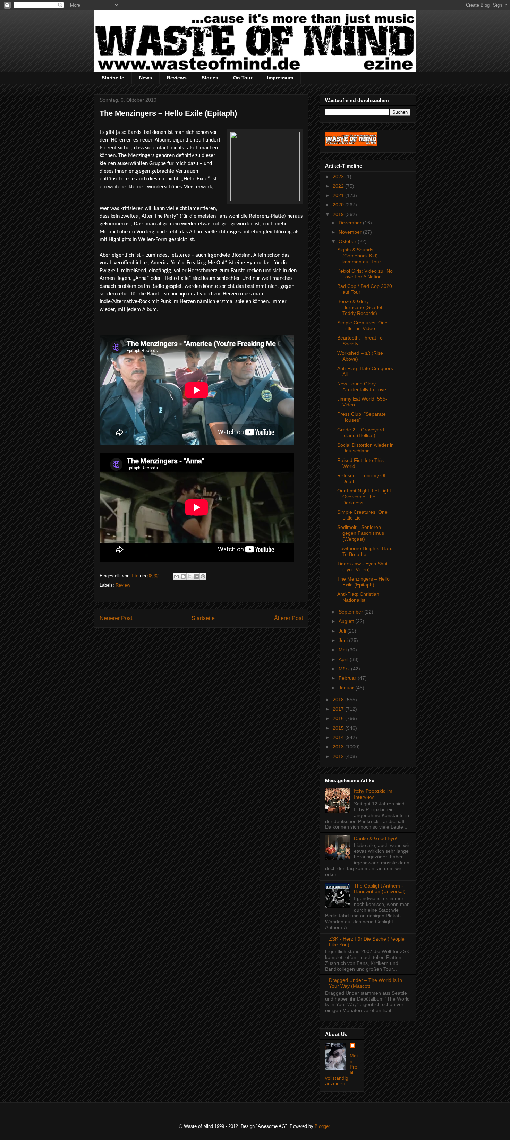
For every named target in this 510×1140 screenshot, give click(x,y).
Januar (347, 688)
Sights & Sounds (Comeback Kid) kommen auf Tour (359, 255)
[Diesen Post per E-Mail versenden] (176, 576)
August (347, 621)
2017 (339, 709)
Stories (210, 77)
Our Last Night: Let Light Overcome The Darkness (364, 496)
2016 (339, 718)
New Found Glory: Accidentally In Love (361, 386)
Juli (343, 631)
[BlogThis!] (183, 576)
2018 (339, 699)
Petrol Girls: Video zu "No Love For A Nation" (365, 274)
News (145, 77)
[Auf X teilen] (189, 576)
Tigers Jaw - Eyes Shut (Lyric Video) (362, 566)
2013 (339, 746)
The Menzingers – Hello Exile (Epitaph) (363, 582)
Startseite (113, 77)
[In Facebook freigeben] (196, 576)
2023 (339, 176)
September (351, 612)
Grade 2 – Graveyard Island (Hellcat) (360, 432)
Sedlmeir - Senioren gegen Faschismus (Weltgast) (360, 533)
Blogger (322, 1126)
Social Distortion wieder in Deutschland (365, 448)
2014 (339, 737)
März (345, 668)
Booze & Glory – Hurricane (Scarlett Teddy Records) (360, 307)
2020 (339, 204)
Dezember (351, 222)
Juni (344, 640)
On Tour (242, 77)
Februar (348, 678)
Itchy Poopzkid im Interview (373, 794)
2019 (339, 214)
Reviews (177, 77)
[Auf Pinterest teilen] (202, 576)
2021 (339, 195)
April (344, 659)
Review (123, 585)
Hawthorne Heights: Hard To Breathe (365, 551)
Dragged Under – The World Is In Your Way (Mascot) (365, 983)
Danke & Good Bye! (375, 838)
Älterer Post (288, 618)
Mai (343, 649)
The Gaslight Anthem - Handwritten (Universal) (380, 888)
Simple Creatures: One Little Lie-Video (362, 325)
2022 (339, 186)
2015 (339, 728)
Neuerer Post (116, 618)
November (351, 232)
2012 (339, 756)
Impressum (280, 77)
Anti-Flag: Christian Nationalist (358, 597)
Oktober (348, 241)
